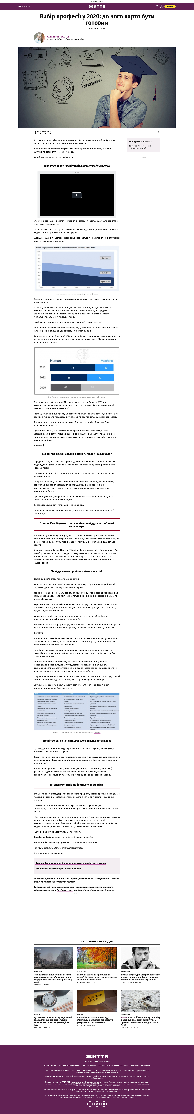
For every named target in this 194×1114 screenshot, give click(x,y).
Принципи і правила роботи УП (126, 1065)
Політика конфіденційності (70, 1065)
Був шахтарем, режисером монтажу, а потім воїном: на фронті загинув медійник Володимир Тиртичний (140, 977)
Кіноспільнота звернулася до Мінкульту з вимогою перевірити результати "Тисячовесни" (95, 1020)
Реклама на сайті (50, 1065)
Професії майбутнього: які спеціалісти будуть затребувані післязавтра (77, 525)
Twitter (71, 881)
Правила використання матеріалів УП (98, 1065)
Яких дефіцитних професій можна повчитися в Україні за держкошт (70, 863)
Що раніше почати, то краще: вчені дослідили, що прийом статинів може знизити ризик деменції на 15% (53, 1021)
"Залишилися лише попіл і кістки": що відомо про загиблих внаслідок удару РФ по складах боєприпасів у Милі (53, 978)
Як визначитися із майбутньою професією (77, 784)
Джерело (95, 294)
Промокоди (145, 1065)
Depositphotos (76, 848)
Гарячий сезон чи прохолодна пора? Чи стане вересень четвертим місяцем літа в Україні (97, 977)
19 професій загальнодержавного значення (58, 868)
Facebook (58, 881)
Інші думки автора (140, 141)
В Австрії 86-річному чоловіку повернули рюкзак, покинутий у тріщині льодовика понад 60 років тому (140, 1021)
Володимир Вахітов (57, 36)
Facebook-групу (65, 890)
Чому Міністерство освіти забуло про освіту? (140, 147)
